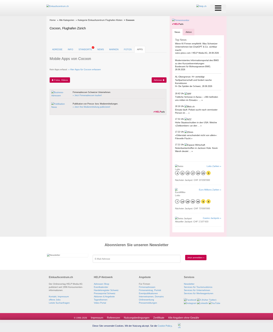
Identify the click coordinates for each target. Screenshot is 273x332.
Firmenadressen (147, 287)
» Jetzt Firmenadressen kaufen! (87, 95)
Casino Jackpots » (212, 218)
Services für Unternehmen (197, 290)
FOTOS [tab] (128, 49)
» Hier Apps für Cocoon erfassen (84, 69)
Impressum (97, 317)
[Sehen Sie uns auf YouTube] (214, 303)
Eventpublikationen (148, 293)
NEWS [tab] (100, 49)
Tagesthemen (100, 299)
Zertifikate (158, 317)
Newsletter (189, 284)
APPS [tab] (140, 49)
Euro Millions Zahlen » (210, 189)
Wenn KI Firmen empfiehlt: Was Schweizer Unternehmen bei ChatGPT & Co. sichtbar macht (196, 46)
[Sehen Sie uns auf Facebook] (190, 299)
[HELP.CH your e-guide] (201, 6)
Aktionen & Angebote (104, 296)
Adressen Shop (101, 284)
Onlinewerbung (146, 299)
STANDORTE (86, 49)
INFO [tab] (70, 49)
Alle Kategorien (66, 20)
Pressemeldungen (148, 303)
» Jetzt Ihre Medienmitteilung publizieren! (91, 107)
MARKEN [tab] (113, 49)
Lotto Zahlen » (214, 166)
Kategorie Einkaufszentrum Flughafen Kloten (100, 20)
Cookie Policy (165, 325)
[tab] (177, 32)
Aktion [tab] (189, 32)
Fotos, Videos (61, 80)
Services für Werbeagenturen (198, 293)
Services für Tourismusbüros (198, 287)
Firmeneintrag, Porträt (150, 290)
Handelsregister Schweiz (106, 290)
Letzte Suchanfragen (59, 303)
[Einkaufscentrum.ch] (57, 6)
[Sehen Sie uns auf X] (206, 299)
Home (53, 20)
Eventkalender (101, 287)
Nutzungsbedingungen (136, 317)
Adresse (158, 80)
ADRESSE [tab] (57, 49)
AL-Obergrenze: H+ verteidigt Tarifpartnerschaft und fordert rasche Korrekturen (193, 79)
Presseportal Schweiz (104, 293)
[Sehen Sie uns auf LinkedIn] (202, 303)
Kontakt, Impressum (59, 296)
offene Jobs (55, 299)
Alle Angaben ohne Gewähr (183, 317)
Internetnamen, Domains (151, 296)
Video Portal (100, 303)
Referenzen (113, 317)
